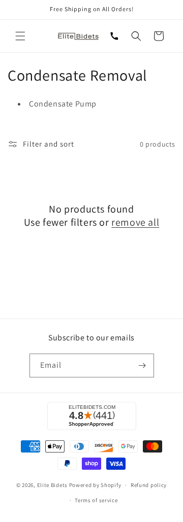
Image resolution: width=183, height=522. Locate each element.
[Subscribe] (142, 365)
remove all (135, 222)
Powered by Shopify (95, 485)
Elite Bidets (52, 485)
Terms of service (96, 500)
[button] (20, 36)
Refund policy (149, 485)
